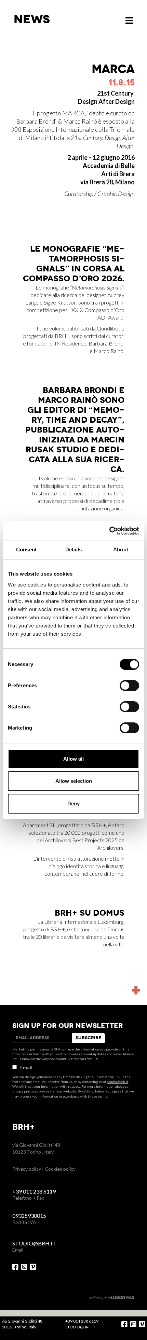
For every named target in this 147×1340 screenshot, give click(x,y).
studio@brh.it (117, 1082)
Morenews (134, 971)
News (32, 19)
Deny (73, 803)
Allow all (73, 759)
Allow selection (73, 781)
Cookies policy (60, 1169)
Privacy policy (26, 1169)
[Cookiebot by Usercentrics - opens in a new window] (109, 530)
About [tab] (120, 549)
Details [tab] (73, 549)
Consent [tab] (26, 549)
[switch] (129, 685)
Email (26, 1067)
